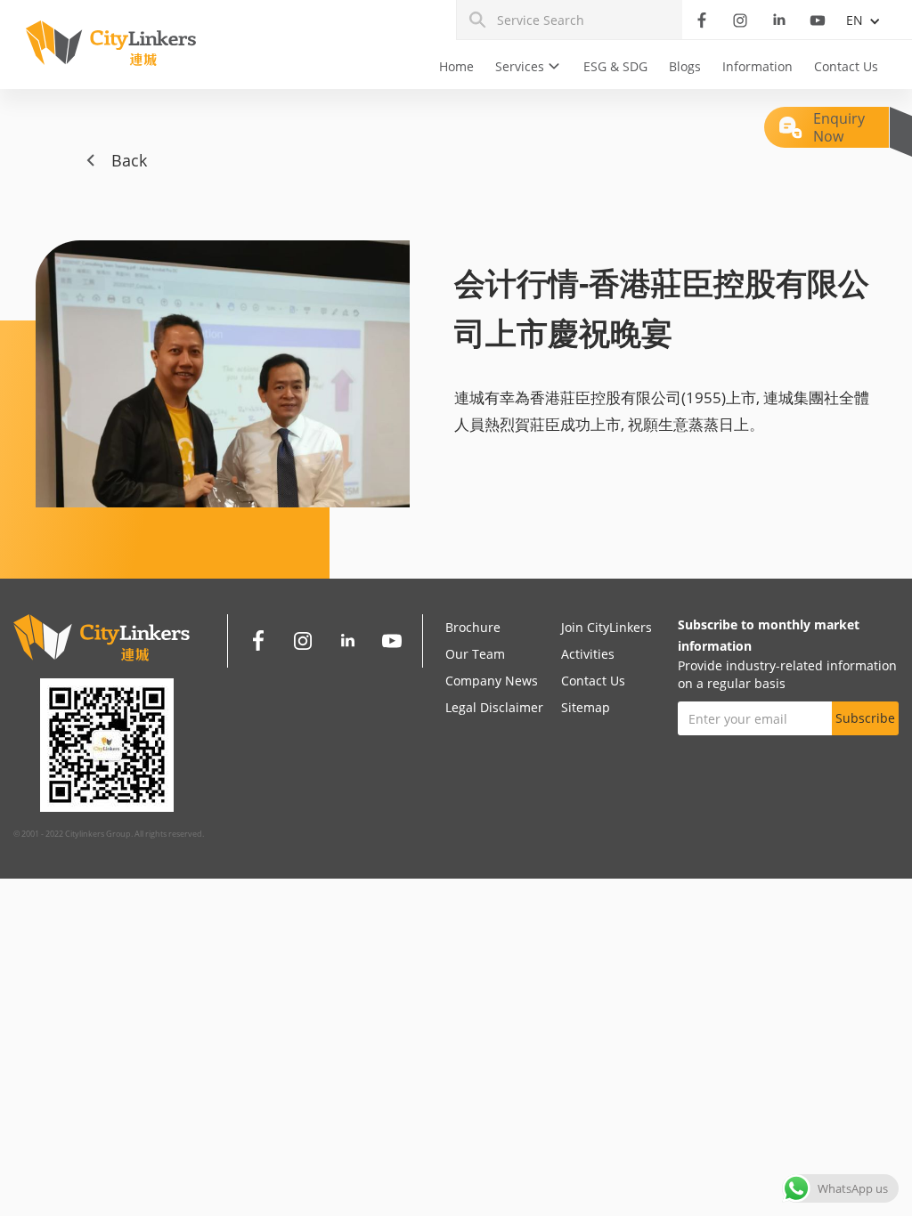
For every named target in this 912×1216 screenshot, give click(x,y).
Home (456, 66)
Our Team (475, 653)
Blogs (685, 66)
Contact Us (846, 66)
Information (757, 66)
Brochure (473, 627)
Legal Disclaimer (494, 707)
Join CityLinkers (606, 627)
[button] (528, 67)
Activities (588, 653)
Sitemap (585, 707)
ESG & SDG (615, 66)
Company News (491, 680)
